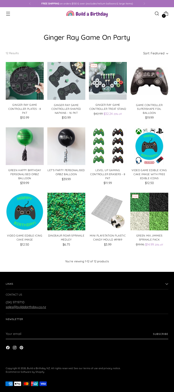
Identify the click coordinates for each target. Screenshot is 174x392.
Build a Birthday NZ (38, 368)
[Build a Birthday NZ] (87, 13)
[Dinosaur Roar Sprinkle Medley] (66, 212)
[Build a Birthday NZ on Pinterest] (21, 348)
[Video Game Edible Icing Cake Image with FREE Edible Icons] (149, 146)
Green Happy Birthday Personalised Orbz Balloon (24, 174)
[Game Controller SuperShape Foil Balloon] (149, 81)
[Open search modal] (157, 13)
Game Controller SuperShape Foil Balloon (149, 108)
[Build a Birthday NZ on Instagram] (15, 348)
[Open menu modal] (8, 13)
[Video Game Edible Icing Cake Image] (25, 212)
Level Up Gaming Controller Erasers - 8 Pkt (107, 174)
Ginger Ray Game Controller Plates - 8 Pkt (24, 108)
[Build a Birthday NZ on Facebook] (8, 348)
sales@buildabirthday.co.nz (26, 307)
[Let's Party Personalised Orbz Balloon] (66, 146)
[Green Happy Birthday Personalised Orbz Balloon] (25, 146)
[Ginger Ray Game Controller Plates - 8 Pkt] (25, 81)
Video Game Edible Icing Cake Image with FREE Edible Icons (149, 174)
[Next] (144, 3)
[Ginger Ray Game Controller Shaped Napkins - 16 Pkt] (66, 81)
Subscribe (160, 334)
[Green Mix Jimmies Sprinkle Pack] (149, 212)
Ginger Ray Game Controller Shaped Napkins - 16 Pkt (66, 108)
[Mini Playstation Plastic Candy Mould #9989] (108, 212)
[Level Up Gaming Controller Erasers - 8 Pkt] (108, 146)
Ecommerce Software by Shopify (25, 371)
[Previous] (30, 3)
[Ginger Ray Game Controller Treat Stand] (108, 81)
